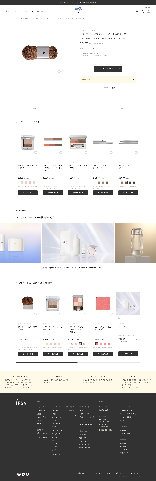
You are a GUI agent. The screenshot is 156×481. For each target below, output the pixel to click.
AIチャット (123, 420)
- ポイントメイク (57, 430)
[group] (78, 246)
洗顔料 (39, 414)
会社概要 (123, 443)
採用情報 (123, 446)
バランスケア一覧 (71, 415)
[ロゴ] (78, 10)
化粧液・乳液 (41, 417)
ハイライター (56, 423)
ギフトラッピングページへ (131, 387)
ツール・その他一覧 (85, 424)
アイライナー (56, 440)
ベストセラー (83, 434)
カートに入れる (108, 69)
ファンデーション (57, 417)
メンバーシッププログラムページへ (18, 387)
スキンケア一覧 (42, 437)
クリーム (40, 426)
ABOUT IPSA (103, 406)
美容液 (39, 423)
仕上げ (54, 426)
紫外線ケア (40, 430)
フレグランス (70, 410)
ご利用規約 (81, 473)
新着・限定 (82, 438)
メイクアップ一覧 (57, 454)
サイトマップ (133, 473)
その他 (81, 420)
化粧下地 (54, 414)
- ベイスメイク (56, 410)
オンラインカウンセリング (128, 414)
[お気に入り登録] (59, 72)
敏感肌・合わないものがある (126, 335)
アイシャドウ (56, 443)
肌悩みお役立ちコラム (106, 430)
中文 (113, 88)
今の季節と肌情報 (84, 447)
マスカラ (54, 446)
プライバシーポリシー (115, 473)
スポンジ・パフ (84, 414)
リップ (54, 450)
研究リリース (124, 453)
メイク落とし (41, 410)
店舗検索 (123, 430)
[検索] (137, 11)
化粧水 (39, 420)
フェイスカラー (57, 434)
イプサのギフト (84, 444)
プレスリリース (125, 449)
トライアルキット (84, 441)
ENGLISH (104, 88)
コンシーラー (56, 420)
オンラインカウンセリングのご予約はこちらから (78, 2)
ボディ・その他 (42, 433)
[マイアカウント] (143, 11)
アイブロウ (55, 437)
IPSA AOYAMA (125, 433)
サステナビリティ (104, 410)
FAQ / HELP (148, 7)
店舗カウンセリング (126, 410)
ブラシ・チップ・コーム (86, 417)
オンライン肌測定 (125, 417)
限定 (120, 318)
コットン (82, 410)
